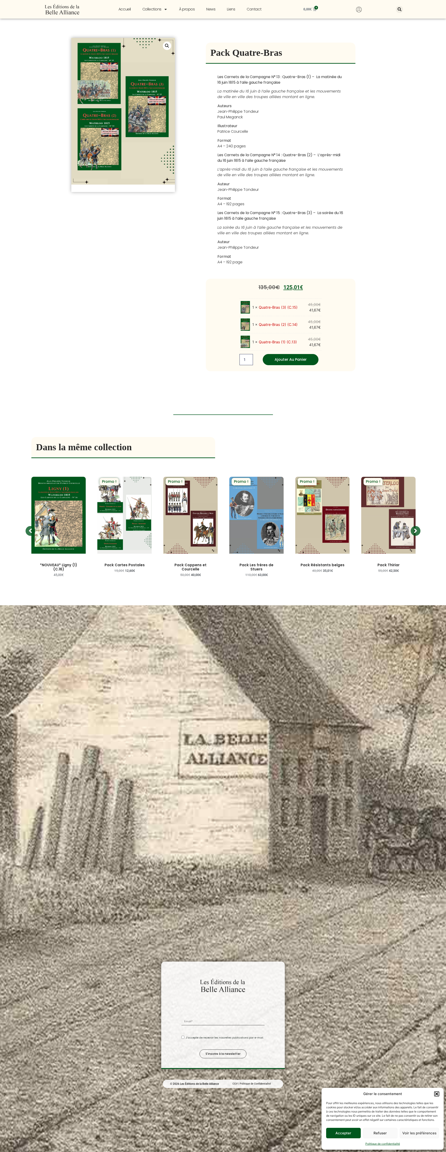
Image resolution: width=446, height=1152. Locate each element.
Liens (231, 9)
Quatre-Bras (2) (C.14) (278, 324)
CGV (235, 1082)
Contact (254, 9)
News (210, 9)
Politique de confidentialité (382, 1143)
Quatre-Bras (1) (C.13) (278, 342)
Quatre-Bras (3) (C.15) (278, 307)
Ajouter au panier (291, 359)
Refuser (380, 1133)
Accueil (124, 9)
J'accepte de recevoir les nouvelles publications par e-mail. (225, 1037)
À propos (187, 9)
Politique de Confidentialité (255, 1082)
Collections (151, 9)
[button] (436, 1094)
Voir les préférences (419, 1133)
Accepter (343, 1133)
